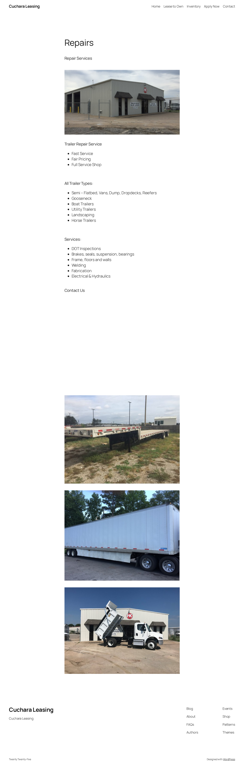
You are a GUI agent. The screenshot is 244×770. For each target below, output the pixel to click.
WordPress (229, 759)
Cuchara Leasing (24, 6)
